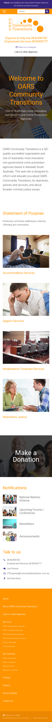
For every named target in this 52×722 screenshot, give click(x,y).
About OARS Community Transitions (20, 606)
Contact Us (8, 701)
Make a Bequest (9, 662)
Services (7, 622)
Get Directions (14, 578)
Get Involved (9, 654)
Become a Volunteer (10, 670)
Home (6, 598)
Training (6, 677)
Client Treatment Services (13, 630)
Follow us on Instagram (27, 47)
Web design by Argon (40, 718)
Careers (6, 685)
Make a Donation (9, 658)
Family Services (9, 646)
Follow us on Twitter (13, 715)
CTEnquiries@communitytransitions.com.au (28, 573)
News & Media (10, 693)
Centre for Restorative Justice (14, 638)
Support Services (9, 642)
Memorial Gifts (8, 666)
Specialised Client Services (13, 634)
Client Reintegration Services (14, 626)
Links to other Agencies (26, 52)
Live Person (12, 568)
